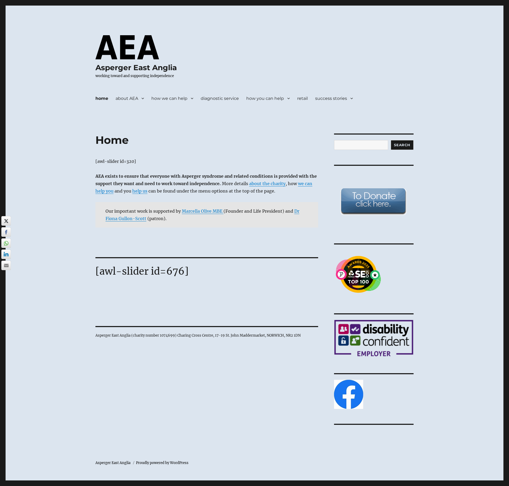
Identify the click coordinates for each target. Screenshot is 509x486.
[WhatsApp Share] (6, 243)
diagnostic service (220, 98)
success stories (331, 98)
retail (302, 98)
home (101, 98)
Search (402, 145)
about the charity (267, 183)
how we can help (169, 98)
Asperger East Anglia (136, 67)
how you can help (265, 98)
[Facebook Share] (6, 232)
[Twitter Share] (6, 221)
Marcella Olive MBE (202, 211)
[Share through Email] (6, 265)
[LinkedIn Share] (6, 254)
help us (139, 191)
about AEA (127, 98)
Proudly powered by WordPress (162, 463)
